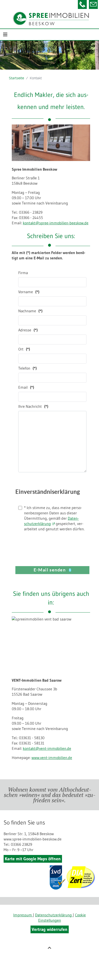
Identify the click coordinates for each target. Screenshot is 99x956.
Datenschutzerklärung (54, 914)
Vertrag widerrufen (50, 929)
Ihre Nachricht (33, 406)
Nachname (30, 310)
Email (26, 387)
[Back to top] (49, 948)
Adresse (28, 330)
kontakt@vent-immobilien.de (47, 748)
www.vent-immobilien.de (51, 757)
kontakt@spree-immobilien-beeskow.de (55, 222)
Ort (24, 349)
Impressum (23, 914)
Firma (23, 272)
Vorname (28, 291)
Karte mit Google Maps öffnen (33, 858)
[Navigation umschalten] (5, 34)
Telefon (27, 368)
